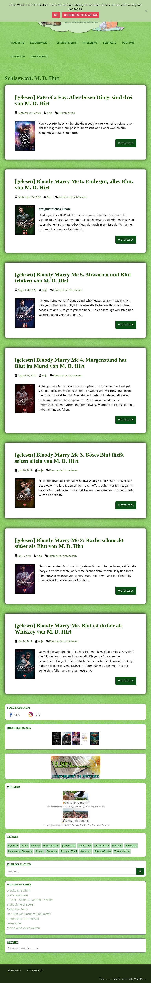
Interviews (90, 42)
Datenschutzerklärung (80, 14)
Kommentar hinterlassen (72, 197)
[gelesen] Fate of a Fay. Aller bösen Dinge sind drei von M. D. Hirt (74, 100)
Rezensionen (38, 42)
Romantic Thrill (69, 851)
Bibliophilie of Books (20, 904)
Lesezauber (14, 923)
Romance (52, 851)
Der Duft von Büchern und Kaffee (29, 914)
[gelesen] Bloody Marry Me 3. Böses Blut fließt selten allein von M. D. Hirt (69, 458)
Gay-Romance (51, 845)
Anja (49, 113)
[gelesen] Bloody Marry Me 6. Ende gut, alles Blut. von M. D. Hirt (74, 184)
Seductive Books (17, 909)
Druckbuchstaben (18, 890)
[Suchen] (140, 871)
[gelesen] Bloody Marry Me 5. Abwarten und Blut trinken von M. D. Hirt (73, 277)
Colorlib (116, 979)
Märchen (117, 845)
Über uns (128, 42)
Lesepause (109, 42)
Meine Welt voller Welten (23, 928)
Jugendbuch (68, 845)
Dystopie (13, 845)
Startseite (17, 42)
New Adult (131, 845)
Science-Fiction (103, 851)
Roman (39, 851)
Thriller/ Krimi (121, 851)
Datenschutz (39, 56)
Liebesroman (101, 845)
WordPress (140, 979)
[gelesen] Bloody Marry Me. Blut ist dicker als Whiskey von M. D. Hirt (68, 629)
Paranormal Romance (20, 851)
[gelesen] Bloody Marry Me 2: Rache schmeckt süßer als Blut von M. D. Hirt (69, 543)
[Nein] (146, 11)
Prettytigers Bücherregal (23, 919)
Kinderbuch (84, 845)
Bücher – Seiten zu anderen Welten (30, 900)
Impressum (18, 56)
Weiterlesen (126, 143)
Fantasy (35, 845)
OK (56, 14)
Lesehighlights (67, 42)
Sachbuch (85, 851)
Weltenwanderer (18, 895)
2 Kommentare (66, 113)
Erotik (24, 845)
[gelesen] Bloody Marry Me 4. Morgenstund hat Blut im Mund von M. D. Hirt (70, 363)
